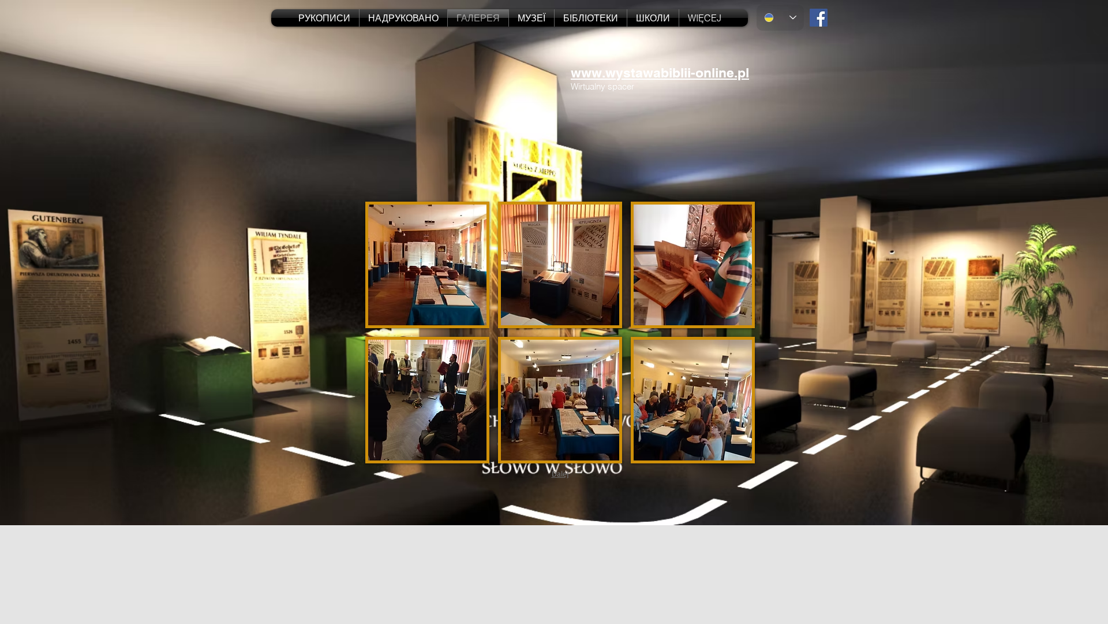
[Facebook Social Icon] (819, 18)
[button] (427, 265)
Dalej (560, 473)
